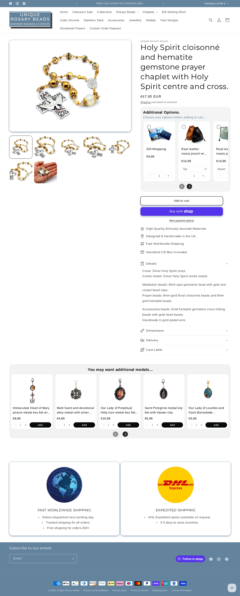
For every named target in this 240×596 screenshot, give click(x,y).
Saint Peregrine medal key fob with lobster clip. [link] (164, 410)
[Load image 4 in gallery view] (94, 147)
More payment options (182, 220)
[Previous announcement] (77, 3)
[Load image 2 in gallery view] (45, 147)
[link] (159, 134)
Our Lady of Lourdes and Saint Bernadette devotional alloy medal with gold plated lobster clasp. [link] (206, 410)
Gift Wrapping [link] (156, 149)
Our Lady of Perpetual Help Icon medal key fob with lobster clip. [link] (118, 410)
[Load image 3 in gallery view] (70, 147)
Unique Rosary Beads (68, 590)
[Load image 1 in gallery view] (20, 147)
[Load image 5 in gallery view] (119, 147)
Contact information (182, 590)
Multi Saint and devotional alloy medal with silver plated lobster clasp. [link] (75, 410)
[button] (127, 12)
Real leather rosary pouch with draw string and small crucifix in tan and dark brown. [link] (194, 151)
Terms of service (139, 590)
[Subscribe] (72, 558)
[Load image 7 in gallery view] (45, 171)
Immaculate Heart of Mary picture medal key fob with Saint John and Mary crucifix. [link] (31, 410)
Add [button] (40, 424)
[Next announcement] (163, 3)
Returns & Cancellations (95, 590)
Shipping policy (160, 590)
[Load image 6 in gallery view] (20, 171)
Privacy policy (119, 590)
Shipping (145, 102)
